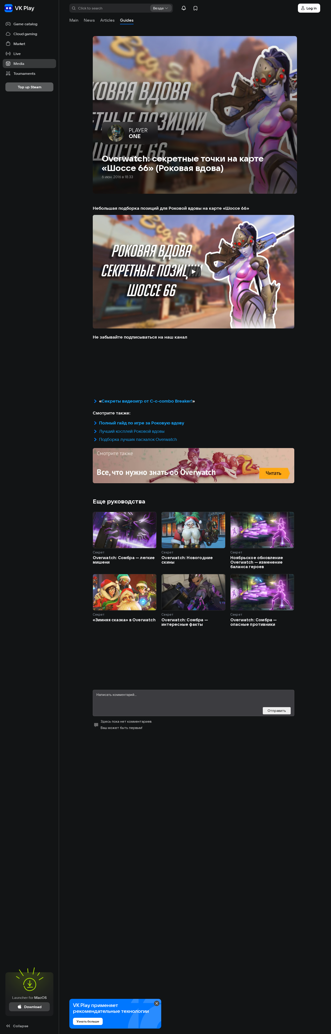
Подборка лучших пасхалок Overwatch (138, 439)
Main (73, 20)
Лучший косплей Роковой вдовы (132, 431)
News (89, 20)
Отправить (277, 710)
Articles (107, 20)
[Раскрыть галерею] (193, 465)
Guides (127, 20)
